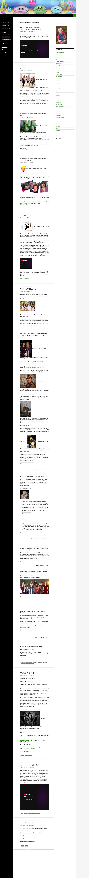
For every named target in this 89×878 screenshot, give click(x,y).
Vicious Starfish (29, 673)
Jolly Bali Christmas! (31, 29)
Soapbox (57, 119)
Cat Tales (57, 93)
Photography (58, 108)
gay (22, 813)
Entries (4, 42)
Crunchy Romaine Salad (60, 65)
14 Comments (32, 337)
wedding (31, 663)
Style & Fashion (59, 124)
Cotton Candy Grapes (60, 52)
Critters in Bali (58, 54)
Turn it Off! (26, 215)
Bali (21, 27)
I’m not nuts (58, 78)
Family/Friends (25, 27)
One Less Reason (59, 63)
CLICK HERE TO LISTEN (27, 740)
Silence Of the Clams (7, 16)
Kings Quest (35, 145)
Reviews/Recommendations (35, 65)
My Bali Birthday (59, 74)
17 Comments (32, 162)
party (27, 663)
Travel (39, 27)
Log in (3, 49)
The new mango (59, 76)
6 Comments (31, 767)
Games (23, 115)
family (28, 662)
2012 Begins (58, 83)
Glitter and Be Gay (30, 765)
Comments (4, 43)
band (26, 755)
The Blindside (27, 823)
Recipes (57, 113)
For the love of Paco (7, 26)
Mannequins (58, 56)
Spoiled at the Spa (59, 59)
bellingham (23, 662)
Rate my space (6, 25)
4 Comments (30, 70)
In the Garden (58, 102)
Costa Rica (58, 95)
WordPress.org (4, 53)
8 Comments (30, 117)
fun (32, 662)
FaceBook (27, 748)
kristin (35, 662)
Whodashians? (28, 289)
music (30, 755)
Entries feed (4, 50)
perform (33, 813)
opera (29, 813)
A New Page (26, 160)
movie (22, 845)
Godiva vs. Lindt (6, 22)
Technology (58, 126)
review (26, 845)
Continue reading (24, 149)
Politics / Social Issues (60, 110)
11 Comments (29, 291)
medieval (40, 662)
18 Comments (30, 217)
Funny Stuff (58, 100)
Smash (23, 68)
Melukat (57, 72)
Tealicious (58, 80)
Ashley (22, 755)
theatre (38, 813)
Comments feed (4, 52)
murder (45, 662)
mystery (22, 663)
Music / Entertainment (33, 27)
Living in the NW (59, 104)
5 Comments (32, 31)
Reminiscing (32, 113)
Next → (37, 850)
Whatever (32, 286)
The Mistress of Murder (33, 335)
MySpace (33, 748)
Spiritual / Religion (59, 121)
